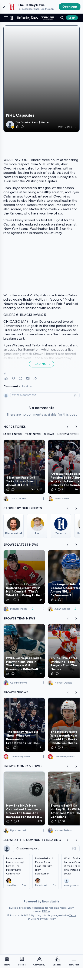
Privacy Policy (48, 918)
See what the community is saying (32, 840)
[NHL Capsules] (41, 79)
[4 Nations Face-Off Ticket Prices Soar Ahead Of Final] (24, 467)
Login (72, 17)
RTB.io (46, 911)
